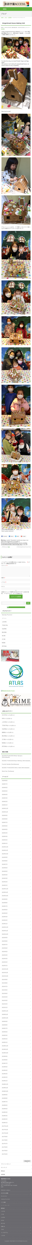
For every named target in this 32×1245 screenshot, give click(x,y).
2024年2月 (4, 881)
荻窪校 (3, 642)
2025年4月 (4, 833)
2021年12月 (5, 969)
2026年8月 (4, 780)
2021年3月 (4, 1000)
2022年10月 (5, 934)
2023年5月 (4, 913)
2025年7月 (4, 822)
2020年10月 (5, 1018)
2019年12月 (5, 1045)
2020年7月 (4, 1028)
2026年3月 (4, 798)
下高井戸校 (5, 625)
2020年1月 (4, 1042)
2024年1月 (4, 885)
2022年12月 (5, 927)
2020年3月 (4, 1035)
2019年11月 (5, 1049)
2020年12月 (5, 1011)
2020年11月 (5, 1014)
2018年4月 (4, 1112)
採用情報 (3, 1174)
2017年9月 (4, 1136)
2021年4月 (4, 997)
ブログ (2, 1229)
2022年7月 (4, 944)
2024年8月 (4, 860)
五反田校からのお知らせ (8, 729)
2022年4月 (4, 955)
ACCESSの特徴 (4, 1193)
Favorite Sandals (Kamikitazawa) (10, 764)
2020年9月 (4, 1021)
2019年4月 (4, 1070)
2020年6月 (4, 1031)
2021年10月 (5, 976)
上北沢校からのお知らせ (8, 722)
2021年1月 (4, 1007)
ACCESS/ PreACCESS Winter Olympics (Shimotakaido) (12, 756)
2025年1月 (4, 843)
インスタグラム (4, 1232)
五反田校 (3, 28)
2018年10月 (5, 1091)
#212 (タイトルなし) (5, 1190)
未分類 (3, 635)
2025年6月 (4, 826)
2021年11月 (5, 972)
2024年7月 (4, 864)
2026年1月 (4, 805)
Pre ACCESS (4, 1196)
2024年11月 (5, 850)
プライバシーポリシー (6, 1164)
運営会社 (3, 1171)
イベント (4, 618)
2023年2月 (4, 920)
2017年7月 (4, 1143)
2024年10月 (5, 853)
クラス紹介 (3, 1202)
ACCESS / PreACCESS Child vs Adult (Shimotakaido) (15, 767)
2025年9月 (4, 815)
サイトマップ (4, 1167)
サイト (3, 586)
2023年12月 (5, 888)
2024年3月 (4, 878)
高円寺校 (4, 646)
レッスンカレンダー (5, 1205)
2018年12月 (5, 1084)
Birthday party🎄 (5, 547)
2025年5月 (4, 829)
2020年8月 (4, 1025)
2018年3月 (4, 1115)
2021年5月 (4, 993)
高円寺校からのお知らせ (8, 746)
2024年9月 (4, 857)
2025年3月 (4, 836)
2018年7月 (4, 1101)
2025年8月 (4, 819)
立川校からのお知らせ (7, 739)
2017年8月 (4, 1140)
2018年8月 (4, 1098)
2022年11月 (5, 930)
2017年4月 (4, 1154)
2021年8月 (4, 983)
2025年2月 (4, 840)
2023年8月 (4, 902)
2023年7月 (4, 906)
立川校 (3, 639)
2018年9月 (4, 1094)
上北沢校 (4, 621)
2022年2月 (4, 962)
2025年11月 (5, 812)
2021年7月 (4, 986)
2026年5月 (4, 791)
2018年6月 (4, 1105)
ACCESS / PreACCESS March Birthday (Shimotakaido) (16, 760)
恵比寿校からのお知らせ (8, 736)
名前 (3, 577)
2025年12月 (5, 808)
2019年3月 (4, 1073)
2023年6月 (4, 909)
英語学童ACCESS (14, 1241)
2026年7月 (4, 784)
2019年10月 (5, 1052)
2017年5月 (4, 1150)
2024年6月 (4, 867)
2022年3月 (4, 958)
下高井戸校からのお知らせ (9, 725)
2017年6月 (4, 1147)
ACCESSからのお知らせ (8, 715)
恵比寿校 (4, 632)
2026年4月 (4, 794)
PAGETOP (27, 1161)
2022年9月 (4, 937)
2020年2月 (4, 1038)
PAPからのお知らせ (7, 718)
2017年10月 (5, 1133)
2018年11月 (5, 1087)
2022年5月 (4, 951)
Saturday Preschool (7, 614)
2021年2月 (4, 1004)
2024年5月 (4, 871)
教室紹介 (3, 1208)
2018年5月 (4, 1108)
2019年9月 (4, 1056)
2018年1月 (4, 1122)
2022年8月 (4, 941)
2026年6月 (4, 787)
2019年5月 (4, 1066)
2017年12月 (5, 1126)
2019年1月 (4, 1080)
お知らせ (3, 1226)
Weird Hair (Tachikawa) (8, 771)
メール (3, 582)
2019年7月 (4, 1063)
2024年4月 (4, 874)
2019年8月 (4, 1059)
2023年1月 (4, 923)
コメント (4, 565)
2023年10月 (5, 895)
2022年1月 (4, 965)
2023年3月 (4, 916)
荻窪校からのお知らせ (7, 743)
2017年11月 (5, 1129)
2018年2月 (4, 1119)
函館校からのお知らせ (7, 732)
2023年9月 (4, 899)
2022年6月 (4, 948)
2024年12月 (5, 847)
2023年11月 (5, 892)
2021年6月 (4, 990)
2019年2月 (4, 1077)
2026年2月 (4, 801)
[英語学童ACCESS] (16, 4)
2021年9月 (4, 979)
